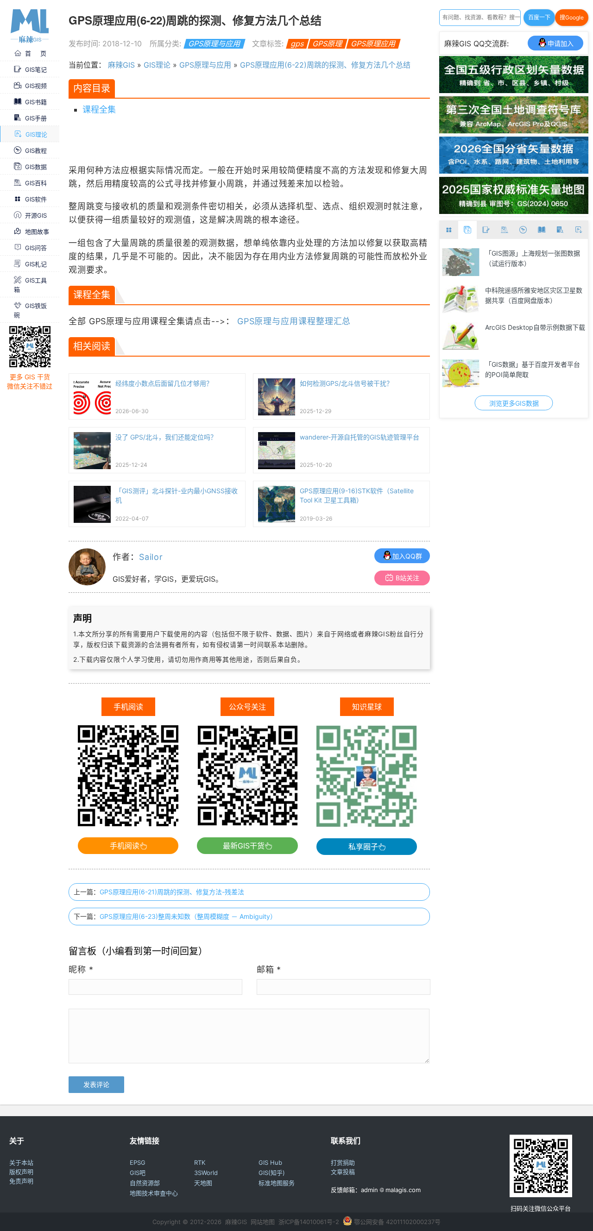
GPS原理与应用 (214, 43)
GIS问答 (36, 247)
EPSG (137, 1162)
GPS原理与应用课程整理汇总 (294, 321)
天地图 (203, 1183)
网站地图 (263, 1221)
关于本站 (21, 1162)
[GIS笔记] (486, 230)
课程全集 (99, 109)
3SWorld (206, 1172)
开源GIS (36, 215)
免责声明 (21, 1181)
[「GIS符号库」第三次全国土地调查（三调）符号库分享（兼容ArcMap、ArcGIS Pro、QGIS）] (513, 130)
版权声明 (21, 1171)
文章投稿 (343, 1171)
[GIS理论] (578, 230)
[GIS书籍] (541, 230)
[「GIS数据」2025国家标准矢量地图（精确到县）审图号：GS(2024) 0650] (513, 211)
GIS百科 (36, 183)
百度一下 (539, 17)
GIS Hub (270, 1162)
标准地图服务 (277, 1183)
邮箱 (269, 969)
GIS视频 (36, 85)
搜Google (572, 17)
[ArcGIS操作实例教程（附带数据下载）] (499, 299)
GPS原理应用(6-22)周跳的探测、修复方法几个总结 (325, 64)
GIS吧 (137, 1172)
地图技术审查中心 (154, 1193)
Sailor (151, 557)
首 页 (35, 53)
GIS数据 (36, 166)
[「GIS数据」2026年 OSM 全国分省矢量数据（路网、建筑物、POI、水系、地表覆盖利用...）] (513, 171)
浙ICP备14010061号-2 (308, 1221)
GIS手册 (36, 118)
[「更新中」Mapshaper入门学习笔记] (499, 336)
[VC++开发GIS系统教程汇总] (499, 373)
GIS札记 (36, 264)
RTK (199, 1162)
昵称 (81, 969)
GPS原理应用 (373, 43)
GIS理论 (36, 134)
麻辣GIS (121, 64)
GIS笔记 (36, 69)
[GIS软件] (449, 230)
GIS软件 (36, 199)
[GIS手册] (560, 230)
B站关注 (407, 578)
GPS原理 (327, 43)
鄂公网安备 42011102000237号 (397, 1221)
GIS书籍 (36, 102)
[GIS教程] (523, 230)
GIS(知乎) (272, 1172)
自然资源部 (145, 1183)
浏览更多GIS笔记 (552, 403)
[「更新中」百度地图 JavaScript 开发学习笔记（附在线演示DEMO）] (499, 262)
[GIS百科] (504, 230)
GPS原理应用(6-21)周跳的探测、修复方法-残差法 (172, 892)
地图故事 (37, 231)
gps (297, 43)
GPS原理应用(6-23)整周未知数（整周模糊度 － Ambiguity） (188, 916)
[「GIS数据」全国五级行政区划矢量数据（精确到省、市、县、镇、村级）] (513, 90)
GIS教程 (36, 150)
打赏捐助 (343, 1162)
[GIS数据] (467, 230)
